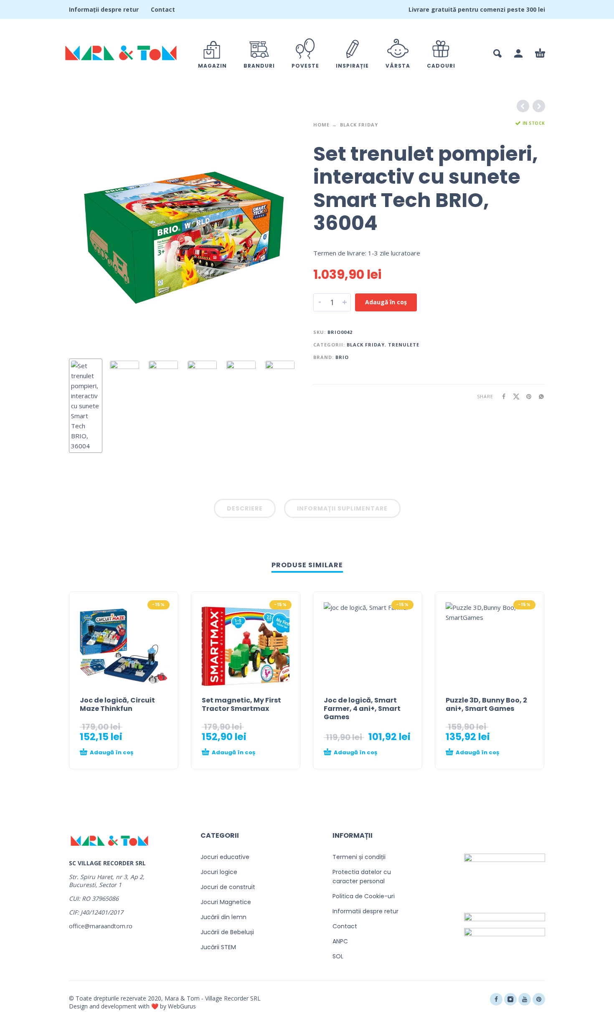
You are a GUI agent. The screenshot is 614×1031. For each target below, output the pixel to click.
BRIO (342, 357)
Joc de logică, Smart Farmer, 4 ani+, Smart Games (362, 708)
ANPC (340, 941)
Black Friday (359, 124)
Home (321, 124)
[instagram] (510, 999)
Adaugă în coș (386, 302)
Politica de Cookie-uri (363, 896)
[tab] (245, 510)
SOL (337, 956)
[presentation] (86, 236)
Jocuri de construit (227, 887)
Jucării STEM (218, 947)
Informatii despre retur (365, 911)
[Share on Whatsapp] (539, 396)
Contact (163, 9)
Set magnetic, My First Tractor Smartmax (241, 704)
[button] (497, 53)
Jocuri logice (218, 872)
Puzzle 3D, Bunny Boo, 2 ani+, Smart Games (486, 704)
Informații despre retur (104, 9)
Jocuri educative (224, 857)
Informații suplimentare (342, 508)
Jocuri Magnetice (225, 902)
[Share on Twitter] (513, 396)
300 (531, 9)
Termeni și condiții (359, 857)
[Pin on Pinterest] (526, 396)
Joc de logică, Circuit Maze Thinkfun (117, 704)
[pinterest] (539, 999)
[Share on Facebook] (501, 396)
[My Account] (518, 53)
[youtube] (524, 999)
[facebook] (496, 999)
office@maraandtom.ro (100, 926)
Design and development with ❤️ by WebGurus (132, 1006)
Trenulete (403, 344)
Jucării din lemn (223, 917)
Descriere (245, 508)
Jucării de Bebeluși (227, 932)
